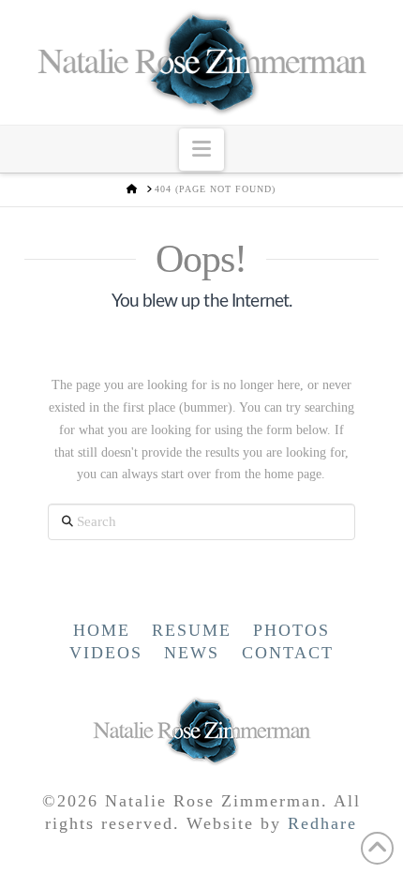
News (191, 652)
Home (101, 630)
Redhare (322, 823)
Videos (105, 652)
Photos (291, 630)
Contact (288, 652)
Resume (191, 630)
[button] (202, 149)
